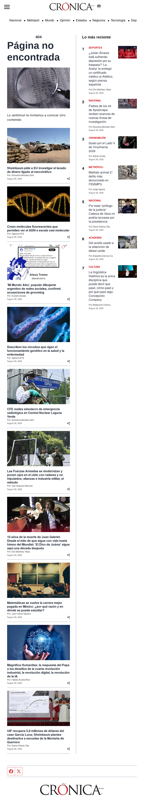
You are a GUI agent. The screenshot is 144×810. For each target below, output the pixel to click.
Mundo (49, 20)
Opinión (65, 20)
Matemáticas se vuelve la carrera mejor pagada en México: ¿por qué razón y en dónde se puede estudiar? (35, 606)
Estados (81, 20)
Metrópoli (33, 20)
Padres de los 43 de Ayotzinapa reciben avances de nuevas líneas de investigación (102, 114)
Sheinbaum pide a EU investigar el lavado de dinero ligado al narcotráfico (36, 170)
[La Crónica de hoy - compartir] (68, 178)
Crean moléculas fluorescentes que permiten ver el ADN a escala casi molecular (38, 228)
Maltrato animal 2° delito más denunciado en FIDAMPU (101, 178)
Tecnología (118, 20)
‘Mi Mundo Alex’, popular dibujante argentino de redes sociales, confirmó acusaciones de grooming (34, 288)
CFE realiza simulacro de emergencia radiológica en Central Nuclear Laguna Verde (34, 412)
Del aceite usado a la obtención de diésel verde (101, 247)
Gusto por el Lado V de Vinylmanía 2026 (102, 147)
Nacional (15, 20)
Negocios (98, 20)
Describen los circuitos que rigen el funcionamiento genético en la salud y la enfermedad (35, 350)
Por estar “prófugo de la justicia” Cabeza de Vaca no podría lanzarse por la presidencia (102, 213)
